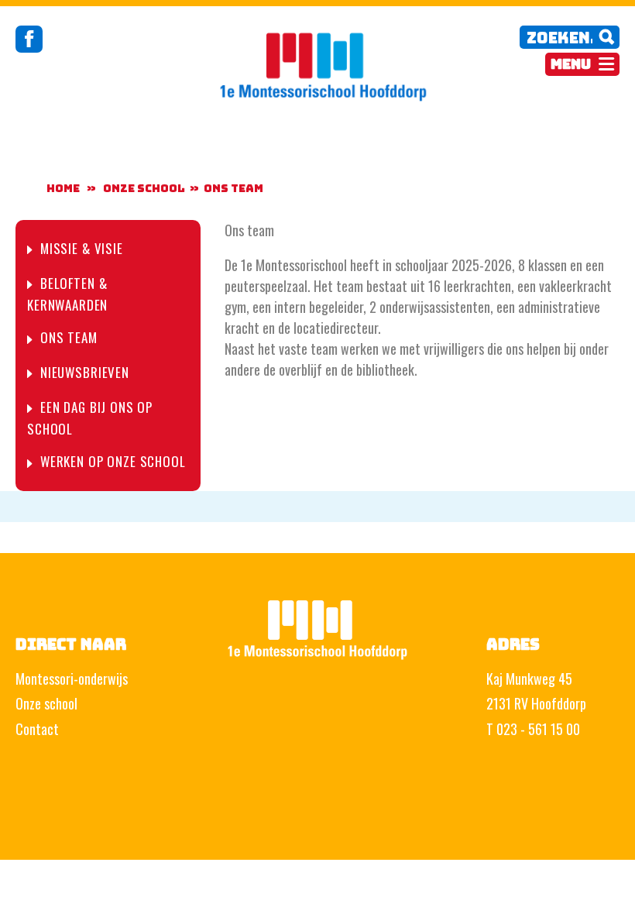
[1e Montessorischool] (317, 64)
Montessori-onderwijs (71, 678)
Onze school (46, 703)
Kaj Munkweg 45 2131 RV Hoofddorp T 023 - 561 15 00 (536, 703)
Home (63, 188)
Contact (37, 729)
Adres (513, 644)
